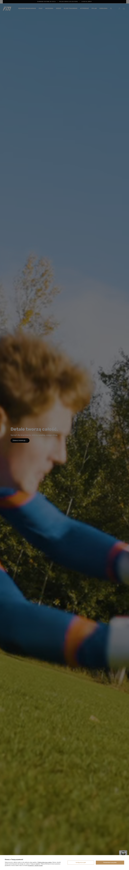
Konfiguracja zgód (81, 862)
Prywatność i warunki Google (35, 865)
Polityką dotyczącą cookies (45, 862)
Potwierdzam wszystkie (110, 862)
